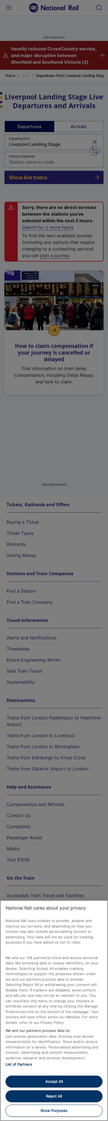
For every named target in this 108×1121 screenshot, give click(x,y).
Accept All (54, 1081)
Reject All (54, 1096)
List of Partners (19, 1064)
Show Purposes (54, 1110)
